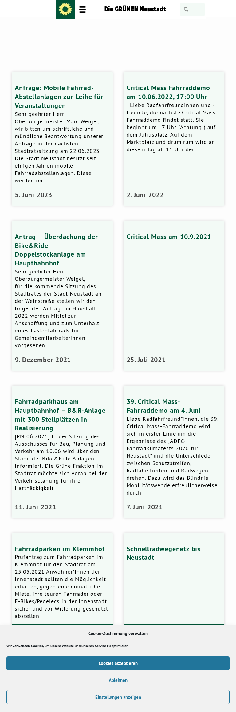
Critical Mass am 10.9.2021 (169, 236)
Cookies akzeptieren (118, 663)
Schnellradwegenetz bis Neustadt (164, 553)
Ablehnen (118, 680)
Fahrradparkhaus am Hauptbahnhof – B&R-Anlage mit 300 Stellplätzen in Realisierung (60, 414)
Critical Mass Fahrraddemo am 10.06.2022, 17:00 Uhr (168, 92)
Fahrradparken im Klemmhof (59, 548)
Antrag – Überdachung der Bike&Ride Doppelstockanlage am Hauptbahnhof (56, 250)
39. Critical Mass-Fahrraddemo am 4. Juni (164, 406)
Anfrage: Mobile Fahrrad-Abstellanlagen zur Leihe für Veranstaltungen (59, 96)
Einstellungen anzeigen (118, 697)
